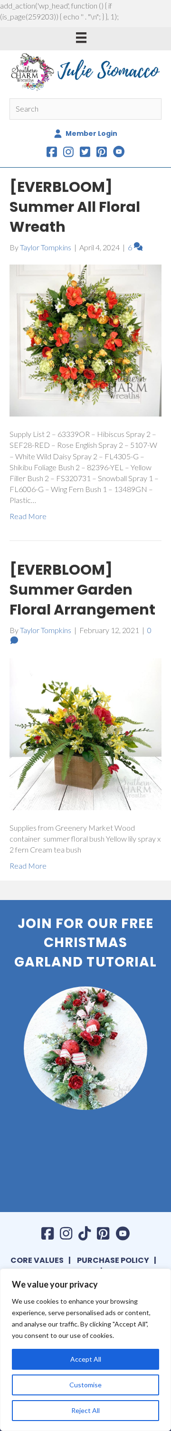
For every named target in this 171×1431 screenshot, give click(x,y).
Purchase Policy (113, 1260)
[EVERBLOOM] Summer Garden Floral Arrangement (82, 589)
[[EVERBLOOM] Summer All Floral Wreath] (86, 339)
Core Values (37, 1260)
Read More (28, 516)
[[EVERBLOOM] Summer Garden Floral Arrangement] (86, 733)
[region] (85, 1350)
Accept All (85, 1359)
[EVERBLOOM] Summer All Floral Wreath (75, 207)
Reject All (85, 1410)
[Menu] (81, 37)
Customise (85, 1385)
